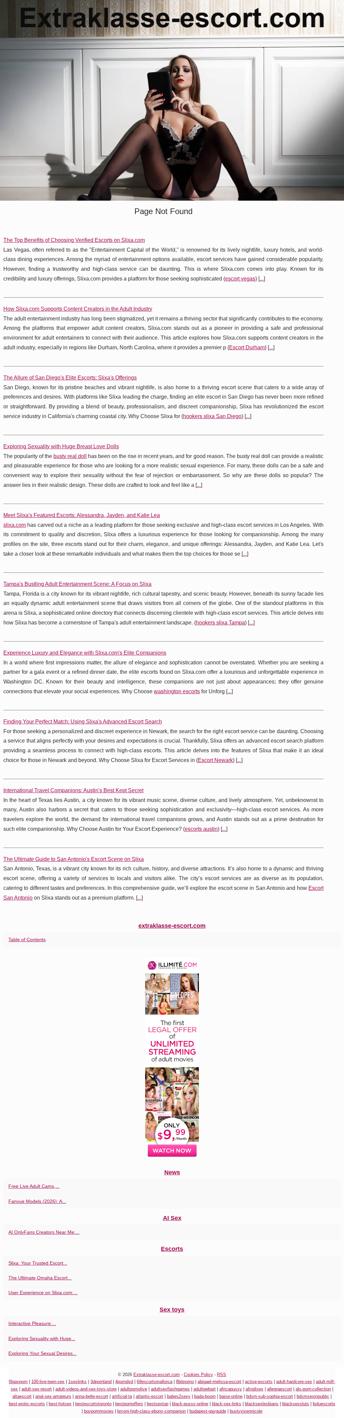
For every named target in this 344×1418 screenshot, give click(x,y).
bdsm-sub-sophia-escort (269, 1396)
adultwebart (205, 1388)
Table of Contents (27, 939)
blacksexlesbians (261, 1403)
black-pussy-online (190, 1403)
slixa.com (14, 525)
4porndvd (124, 1381)
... (262, 279)
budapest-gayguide (207, 1411)
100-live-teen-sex (47, 1381)
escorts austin (201, 829)
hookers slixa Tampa (220, 622)
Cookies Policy (198, 1374)
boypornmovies (99, 1411)
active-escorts (258, 1381)
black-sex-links (226, 1403)
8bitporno (185, 1381)
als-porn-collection (313, 1388)
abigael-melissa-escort (219, 1381)
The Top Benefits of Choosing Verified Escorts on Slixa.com (74, 240)
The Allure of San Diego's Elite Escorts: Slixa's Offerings (70, 378)
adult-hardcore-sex (294, 1381)
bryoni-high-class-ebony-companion (151, 1411)
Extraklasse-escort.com (156, 1374)
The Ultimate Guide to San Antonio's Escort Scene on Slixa (73, 859)
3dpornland (101, 1381)
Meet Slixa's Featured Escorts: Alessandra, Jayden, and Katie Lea (81, 515)
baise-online (231, 1396)
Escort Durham (247, 347)
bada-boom (205, 1396)
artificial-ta (122, 1396)
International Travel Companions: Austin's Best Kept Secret (73, 790)
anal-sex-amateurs (53, 1396)
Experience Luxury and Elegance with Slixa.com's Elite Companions (84, 653)
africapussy (230, 1388)
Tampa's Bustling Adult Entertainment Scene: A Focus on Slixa (77, 584)
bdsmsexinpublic (313, 1396)
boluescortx (324, 1403)
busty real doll (70, 456)
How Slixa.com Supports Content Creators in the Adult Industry (77, 309)
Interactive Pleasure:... (32, 1323)
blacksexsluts (295, 1403)
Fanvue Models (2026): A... (37, 1201)
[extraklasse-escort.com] (172, 100)
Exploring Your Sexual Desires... (42, 1353)
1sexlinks (77, 1381)
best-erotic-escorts (27, 1403)
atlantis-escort (149, 1396)
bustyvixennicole (246, 1411)
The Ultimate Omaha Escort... (40, 1277)
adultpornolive (133, 1388)
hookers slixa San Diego (212, 416)
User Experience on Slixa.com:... (43, 1292)
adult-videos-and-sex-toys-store (86, 1388)
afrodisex (254, 1388)
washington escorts (177, 691)
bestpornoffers (129, 1403)
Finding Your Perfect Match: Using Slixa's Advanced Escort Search (82, 721)
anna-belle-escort (91, 1396)
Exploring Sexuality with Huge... (41, 1338)
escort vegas (240, 279)
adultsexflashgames (170, 1388)
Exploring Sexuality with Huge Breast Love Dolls (61, 446)
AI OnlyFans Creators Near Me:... (44, 1232)
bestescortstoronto (93, 1403)
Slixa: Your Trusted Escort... (37, 1263)
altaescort (22, 1396)
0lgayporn (18, 1381)
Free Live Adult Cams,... (33, 1186)
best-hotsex (60, 1403)
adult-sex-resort (37, 1388)
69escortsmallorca (154, 1381)
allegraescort (279, 1388)
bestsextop (157, 1403)
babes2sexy (178, 1396)
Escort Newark (215, 760)
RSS (221, 1374)
